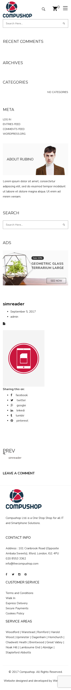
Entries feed (11, 124)
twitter (21, 400)
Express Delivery (17, 603)
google (21, 405)
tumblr (20, 415)
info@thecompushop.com (22, 564)
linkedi (20, 410)
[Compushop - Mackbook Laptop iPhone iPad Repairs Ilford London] (17, 9)
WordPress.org (14, 134)
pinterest (22, 421)
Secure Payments (17, 608)
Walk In (10, 598)
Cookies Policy (15, 613)
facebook (22, 395)
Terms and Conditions (19, 593)
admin (14, 317)
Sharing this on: (14, 389)
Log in (7, 119)
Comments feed (14, 129)
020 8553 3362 (16, 558)
